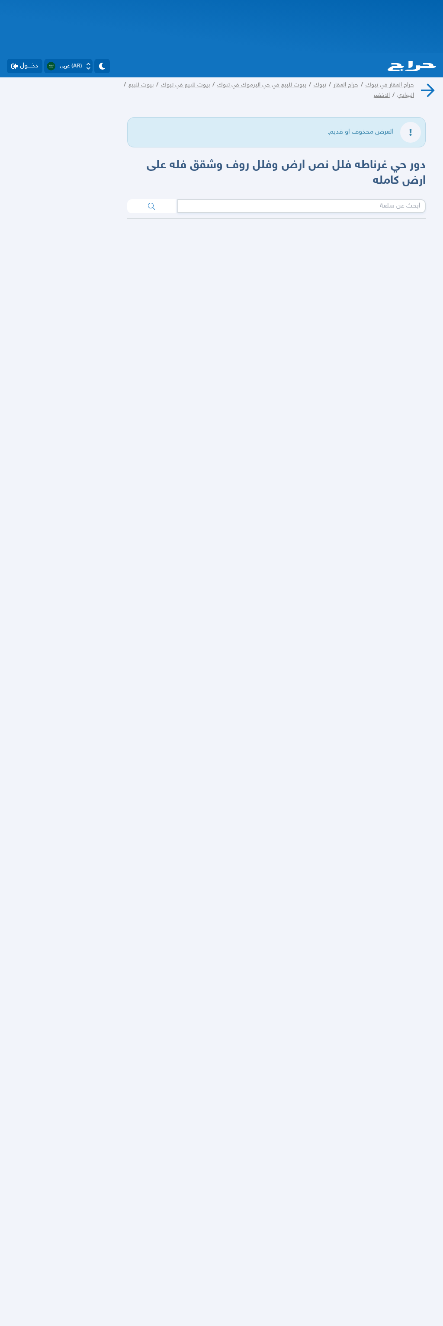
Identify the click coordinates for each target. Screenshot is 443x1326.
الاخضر (381, 95)
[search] (151, 206)
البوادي (405, 95)
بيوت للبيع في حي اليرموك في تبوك (261, 85)
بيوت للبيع (141, 85)
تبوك (320, 85)
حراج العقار (346, 85)
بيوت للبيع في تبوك (185, 85)
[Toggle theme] (102, 66)
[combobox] (301, 206)
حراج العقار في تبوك (390, 85)
